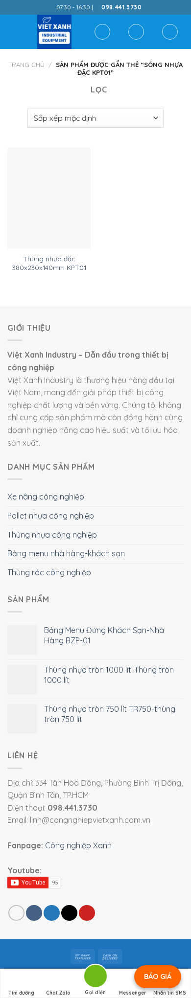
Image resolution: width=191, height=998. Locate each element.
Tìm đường (21, 993)
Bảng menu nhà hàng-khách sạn (66, 553)
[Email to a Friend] (69, 913)
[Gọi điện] (95, 978)
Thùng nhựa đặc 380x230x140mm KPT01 (49, 263)
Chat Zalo (58, 993)
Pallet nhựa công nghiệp (50, 516)
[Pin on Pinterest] (87, 913)
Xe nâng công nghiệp (45, 496)
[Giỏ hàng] (170, 32)
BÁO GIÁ (157, 976)
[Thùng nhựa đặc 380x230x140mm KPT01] (49, 198)
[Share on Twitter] (52, 913)
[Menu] (13, 32)
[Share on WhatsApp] (16, 913)
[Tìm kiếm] (102, 32)
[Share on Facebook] (34, 913)
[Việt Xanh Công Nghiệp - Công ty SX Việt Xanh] (54, 32)
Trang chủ (26, 64)
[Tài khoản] (136, 32)
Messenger (132, 993)
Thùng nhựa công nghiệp (52, 535)
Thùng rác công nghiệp (49, 572)
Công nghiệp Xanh (78, 845)
